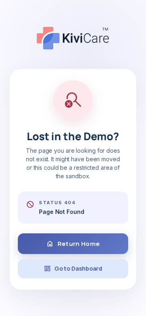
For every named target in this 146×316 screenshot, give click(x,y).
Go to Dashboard (73, 268)
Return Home (73, 243)
